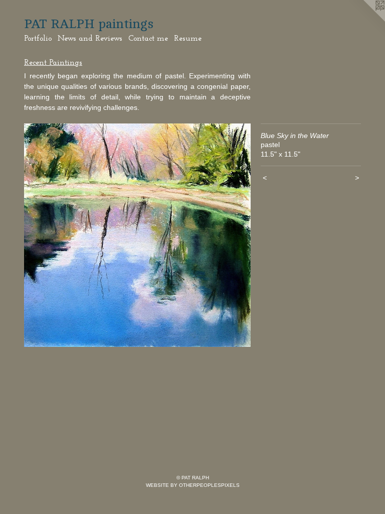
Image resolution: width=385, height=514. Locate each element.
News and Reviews (90, 39)
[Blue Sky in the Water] (137, 235)
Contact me (148, 39)
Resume (188, 39)
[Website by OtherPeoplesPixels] (365, 20)
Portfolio (38, 39)
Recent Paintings (53, 63)
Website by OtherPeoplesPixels (193, 485)
